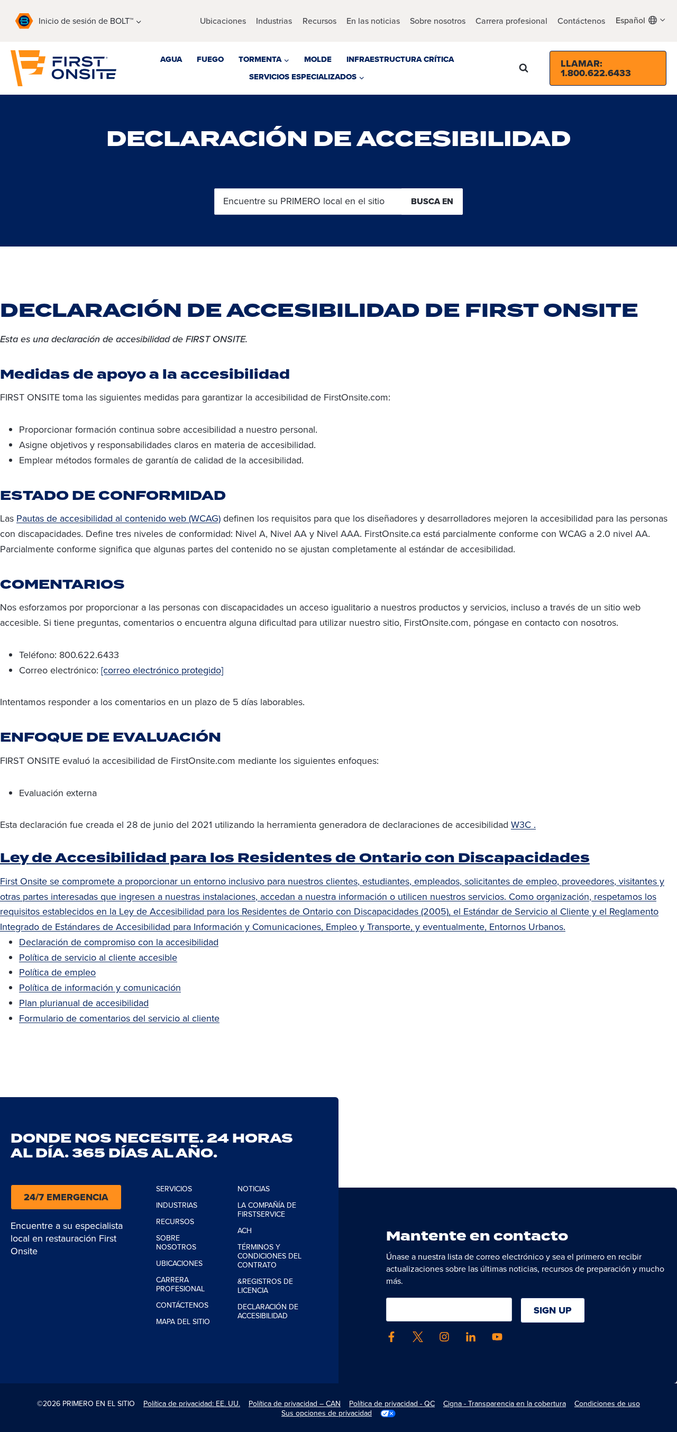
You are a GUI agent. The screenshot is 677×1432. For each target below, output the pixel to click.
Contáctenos (581, 21)
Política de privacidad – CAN (295, 1403)
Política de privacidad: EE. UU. (191, 1403)
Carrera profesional (511, 21)
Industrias (274, 21)
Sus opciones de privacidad (326, 1413)
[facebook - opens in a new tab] (391, 1336)
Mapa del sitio (183, 1321)
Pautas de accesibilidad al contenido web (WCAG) (118, 518)
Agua (171, 59)
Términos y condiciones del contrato (269, 1256)
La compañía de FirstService (266, 1210)
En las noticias (373, 21)
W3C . (523, 825)
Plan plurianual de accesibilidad (84, 1003)
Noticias (253, 1188)
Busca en (432, 201)
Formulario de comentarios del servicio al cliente (119, 1018)
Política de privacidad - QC (392, 1403)
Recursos (319, 21)
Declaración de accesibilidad (267, 1311)
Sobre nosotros (176, 1243)
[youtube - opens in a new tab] (497, 1336)
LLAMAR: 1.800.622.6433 (596, 68)
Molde (318, 59)
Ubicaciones (223, 21)
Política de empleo (57, 972)
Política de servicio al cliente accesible (98, 957)
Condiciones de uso (607, 1403)
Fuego (210, 59)
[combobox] (641, 20)
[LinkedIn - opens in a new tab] (470, 1336)
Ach (244, 1230)
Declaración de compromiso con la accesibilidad (118, 942)
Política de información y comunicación (100, 988)
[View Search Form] (523, 68)
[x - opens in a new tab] (418, 1336)
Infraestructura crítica (400, 59)
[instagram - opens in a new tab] (444, 1336)
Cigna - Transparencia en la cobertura (504, 1403)
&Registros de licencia (265, 1286)
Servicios (174, 1188)
